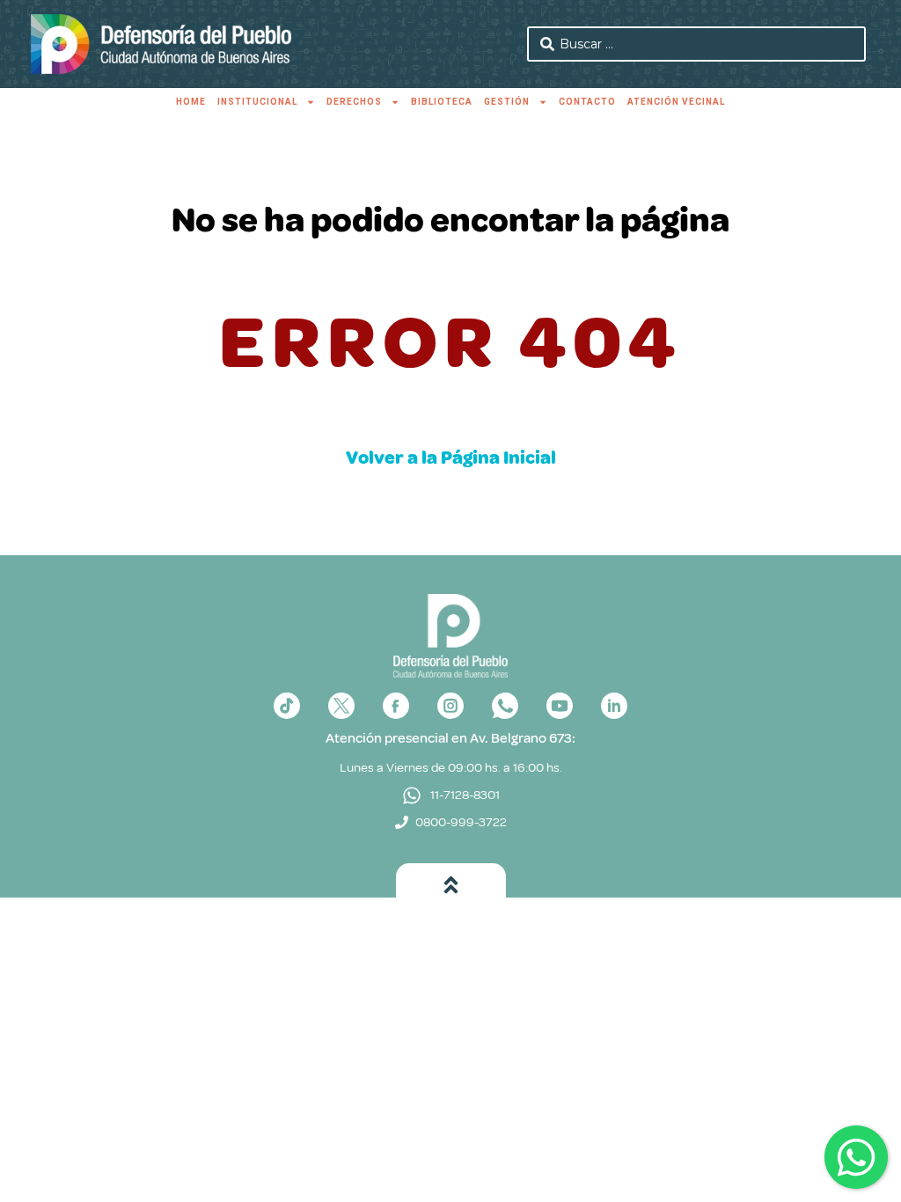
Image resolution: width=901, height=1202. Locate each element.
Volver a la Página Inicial (451, 457)
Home (191, 101)
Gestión (507, 101)
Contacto (587, 101)
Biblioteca (441, 101)
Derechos (354, 101)
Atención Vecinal (676, 101)
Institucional (257, 101)
